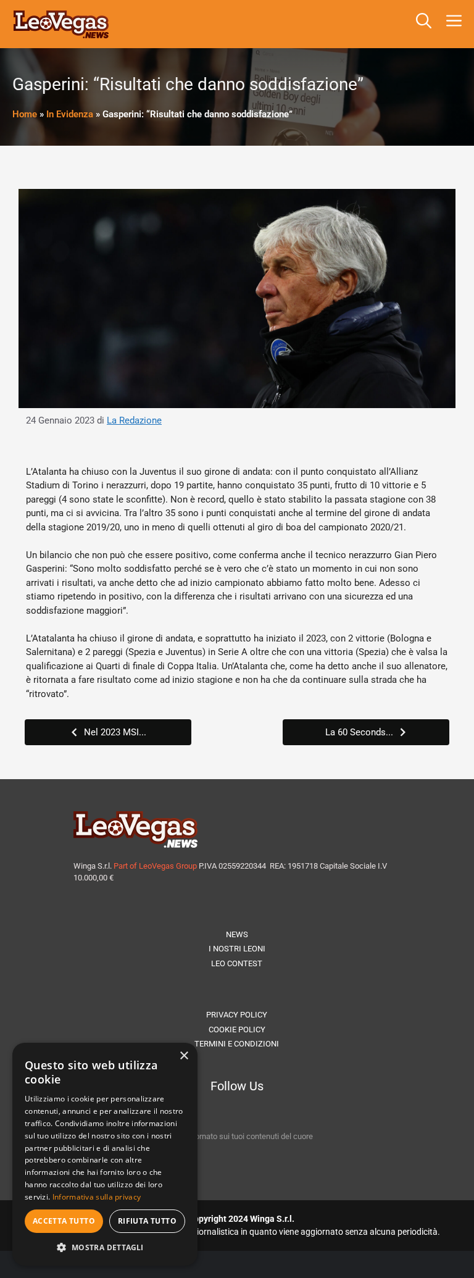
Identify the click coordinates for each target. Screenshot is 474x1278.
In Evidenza (69, 114)
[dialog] (105, 1154)
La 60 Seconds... (359, 732)
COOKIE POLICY (237, 1029)
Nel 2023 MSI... (115, 732)
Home (24, 114)
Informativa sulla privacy (96, 1197)
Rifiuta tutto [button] (147, 1221)
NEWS (237, 934)
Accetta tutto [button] (64, 1221)
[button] (424, 24)
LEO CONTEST (236, 963)
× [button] (183, 1056)
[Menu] (456, 24)
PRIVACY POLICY (236, 1014)
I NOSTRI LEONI (237, 948)
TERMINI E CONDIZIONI (236, 1043)
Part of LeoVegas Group (155, 866)
